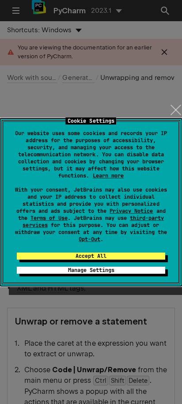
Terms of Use (49, 218)
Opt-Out (89, 239)
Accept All (91, 256)
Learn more (108, 175)
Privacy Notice (131, 211)
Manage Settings (91, 270)
